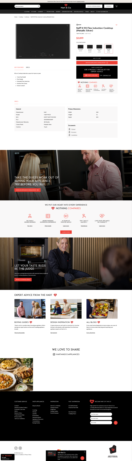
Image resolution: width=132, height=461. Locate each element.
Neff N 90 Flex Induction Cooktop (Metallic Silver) (42, 17)
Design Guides (54, 411)
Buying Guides (36, 423)
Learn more (66, 226)
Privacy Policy (18, 416)
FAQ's (16, 411)
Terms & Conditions (19, 418)
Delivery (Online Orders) (20, 407)
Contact (109, 6)
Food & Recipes (54, 413)
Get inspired (53, 332)
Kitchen (33, 11)
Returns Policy (18, 413)
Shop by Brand (36, 405)
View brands (48, 226)
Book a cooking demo (23, 279)
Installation (74, 135)
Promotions (50, 11)
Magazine (53, 409)
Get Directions (72, 411)
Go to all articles (90, 332)
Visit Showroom (103, 11)
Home (15, 17)
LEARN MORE (66, 232)
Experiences (84, 226)
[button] (107, 63)
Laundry (40, 11)
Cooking (27, 11)
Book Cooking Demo (94, 6)
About (92, 11)
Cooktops (26, 17)
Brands (58, 11)
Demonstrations (67, 11)
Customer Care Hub (19, 409)
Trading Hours (72, 413)
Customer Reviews (5, 458)
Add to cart (97, 58)
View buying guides (19, 332)
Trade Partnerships (19, 415)
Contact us (107, 75)
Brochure (73, 132)
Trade (87, 11)
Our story (29, 226)
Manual (73, 129)
